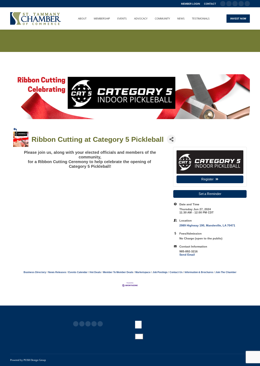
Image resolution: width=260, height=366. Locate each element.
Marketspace (143, 272)
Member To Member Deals (118, 272)
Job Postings (160, 272)
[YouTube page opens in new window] (88, 323)
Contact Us (176, 272)
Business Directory (35, 272)
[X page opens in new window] (81, 323)
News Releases (57, 272)
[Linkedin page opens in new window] (94, 323)
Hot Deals (95, 272)
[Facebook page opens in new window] (75, 323)
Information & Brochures (199, 272)
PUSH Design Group (35, 360)
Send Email (187, 254)
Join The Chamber (225, 272)
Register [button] (207, 179)
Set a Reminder (210, 194)
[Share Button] (171, 139)
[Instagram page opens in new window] (100, 323)
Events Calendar (78, 272)
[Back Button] (15, 130)
